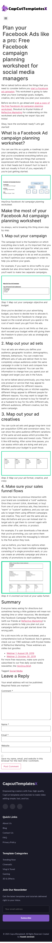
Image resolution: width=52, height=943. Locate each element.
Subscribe (26, 918)
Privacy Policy (9, 842)
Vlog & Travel (9, 869)
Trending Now (9, 860)
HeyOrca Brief (24, 666)
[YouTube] (19, 806)
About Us (7, 823)
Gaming (6, 874)
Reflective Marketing (11, 112)
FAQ (5, 838)
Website (5, 746)
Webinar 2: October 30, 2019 (21, 656)
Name (5, 724)
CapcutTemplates (20, 784)
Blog (5, 828)
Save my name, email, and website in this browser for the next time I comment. (22, 760)
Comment (7, 691)
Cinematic (7, 864)
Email (5, 735)
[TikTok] (5, 806)
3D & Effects (9, 879)
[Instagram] (12, 806)
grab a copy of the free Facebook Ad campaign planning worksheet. (25, 106)
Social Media (16, 671)
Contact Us (8, 833)
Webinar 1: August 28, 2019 (20, 653)
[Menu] (5, 18)
